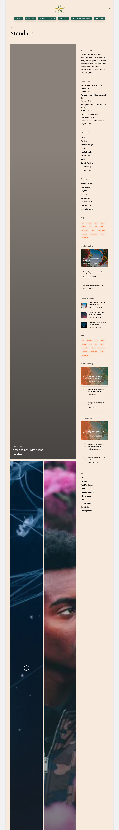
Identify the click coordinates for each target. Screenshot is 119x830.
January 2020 (86, 187)
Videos (102, 234)
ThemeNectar (93, 234)
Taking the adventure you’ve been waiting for (93, 106)
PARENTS (64, 18)
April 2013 (85, 194)
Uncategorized (86, 170)
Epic (96, 227)
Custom (84, 227)
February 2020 (86, 183)
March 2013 (85, 198)
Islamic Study (86, 155)
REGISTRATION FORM (81, 18)
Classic (102, 223)
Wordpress (85, 238)
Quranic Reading (87, 163)
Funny (101, 227)
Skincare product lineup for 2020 (93, 114)
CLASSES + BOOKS (47, 18)
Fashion (84, 141)
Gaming (84, 148)
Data (90, 227)
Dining (83, 137)
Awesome (89, 223)
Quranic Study (86, 166)
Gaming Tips (85, 230)
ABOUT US (30, 18)
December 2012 (87, 209)
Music (83, 159)
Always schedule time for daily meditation (92, 87)
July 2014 (84, 191)
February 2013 (86, 202)
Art (83, 223)
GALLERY (99, 18)
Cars (96, 223)
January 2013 (86, 205)
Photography (101, 230)
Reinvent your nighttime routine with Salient (94, 96)
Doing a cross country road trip (92, 121)
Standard (84, 234)
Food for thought (17, 446)
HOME (18, 18)
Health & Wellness (87, 152)
